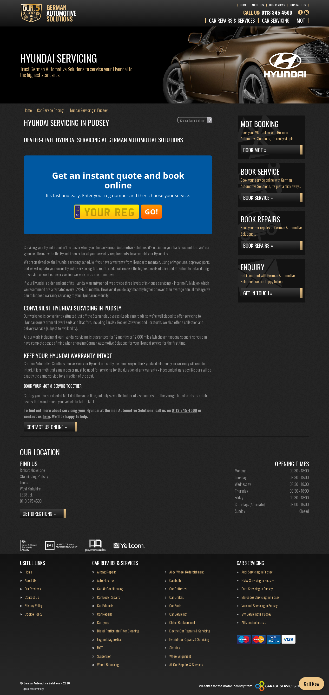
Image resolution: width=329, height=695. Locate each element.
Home (243, 5)
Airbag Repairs (106, 572)
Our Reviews (277, 5)
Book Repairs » (258, 245)
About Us (258, 5)
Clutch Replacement (182, 622)
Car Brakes (176, 597)
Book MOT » (255, 150)
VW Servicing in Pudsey (256, 614)
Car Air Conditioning (110, 589)
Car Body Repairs (108, 597)
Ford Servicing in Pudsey (257, 589)
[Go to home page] (48, 13)
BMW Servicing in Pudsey (258, 580)
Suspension (104, 656)
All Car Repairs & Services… (187, 664)
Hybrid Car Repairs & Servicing (189, 639)
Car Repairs (104, 614)
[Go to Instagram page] (306, 12)
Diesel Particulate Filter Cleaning (118, 631)
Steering (174, 648)
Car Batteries (177, 589)
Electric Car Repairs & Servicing (189, 631)
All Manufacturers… (254, 622)
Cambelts (175, 580)
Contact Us (298, 5)
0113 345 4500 (267, 12)
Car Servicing (276, 20)
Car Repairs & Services (232, 20)
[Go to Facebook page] (300, 12)
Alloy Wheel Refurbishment (186, 572)
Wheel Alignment (180, 656)
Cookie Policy (33, 614)
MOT (301, 20)
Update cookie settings (33, 689)
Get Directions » (39, 513)
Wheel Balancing (108, 664)
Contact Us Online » (46, 427)
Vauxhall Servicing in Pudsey (260, 605)
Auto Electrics (105, 580)
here (46, 416)
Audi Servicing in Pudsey (257, 572)
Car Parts (175, 605)
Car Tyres (103, 622)
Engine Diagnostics (109, 639)
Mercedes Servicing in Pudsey (261, 597)
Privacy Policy (34, 605)
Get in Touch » (258, 293)
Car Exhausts (105, 605)
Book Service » (258, 197)
